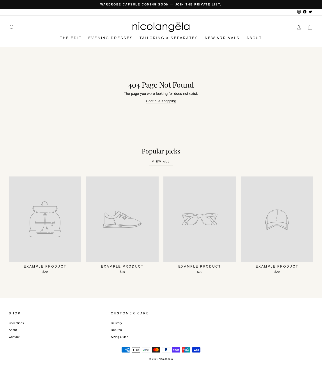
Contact (14, 336)
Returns (116, 329)
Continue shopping (161, 101)
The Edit (71, 38)
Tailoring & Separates (169, 38)
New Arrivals (222, 38)
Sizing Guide (119, 336)
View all (161, 161)
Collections (16, 323)
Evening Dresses (110, 38)
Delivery (116, 323)
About (254, 38)
